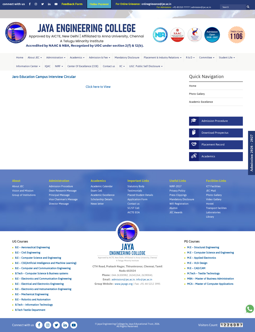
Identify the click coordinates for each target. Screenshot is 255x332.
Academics (76, 57)
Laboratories (213, 212)
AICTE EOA (134, 212)
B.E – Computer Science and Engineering (38, 257)
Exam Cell (96, 190)
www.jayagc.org (124, 283)
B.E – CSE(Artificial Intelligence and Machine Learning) (45, 262)
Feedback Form (72, 4)
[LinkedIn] (49, 4)
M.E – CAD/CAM (196, 268)
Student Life (226, 57)
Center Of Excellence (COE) (82, 66)
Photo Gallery (197, 93)
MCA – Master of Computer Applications (210, 283)
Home (19, 57)
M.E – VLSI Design (197, 262)
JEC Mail (211, 190)
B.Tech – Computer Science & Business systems (41, 273)
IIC (121, 66)
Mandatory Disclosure (127, 57)
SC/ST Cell (133, 208)
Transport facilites (216, 208)
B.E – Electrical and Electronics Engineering (39, 283)
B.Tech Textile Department (30, 309)
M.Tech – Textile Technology (203, 273)
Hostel (210, 203)
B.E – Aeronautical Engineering (32, 247)
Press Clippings (178, 194)
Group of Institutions (24, 194)
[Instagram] (36, 4)
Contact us (109, 66)
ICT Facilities (213, 186)
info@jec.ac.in (143, 279)
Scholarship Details (101, 199)
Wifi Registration (178, 203)
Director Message (59, 203)
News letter (97, 203)
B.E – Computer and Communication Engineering (43, 268)
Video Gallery (213, 199)
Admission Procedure (61, 186)
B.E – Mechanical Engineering (31, 294)
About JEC (34, 57)
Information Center (27, 66)
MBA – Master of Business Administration (210, 278)
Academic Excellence (201, 101)
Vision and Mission (22, 190)
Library (210, 216)
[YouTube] (56, 4)
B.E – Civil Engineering (27, 252)
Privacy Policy (177, 190)
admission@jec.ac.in (201, 7)
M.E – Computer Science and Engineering (210, 252)
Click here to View (98, 86)
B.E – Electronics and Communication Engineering (43, 278)
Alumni (173, 208)
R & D (189, 57)
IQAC (47, 66)
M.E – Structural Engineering (203, 247)
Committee (206, 57)
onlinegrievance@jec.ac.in (156, 3)
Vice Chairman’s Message (63, 199)
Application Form (137, 199)
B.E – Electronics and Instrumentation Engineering (43, 289)
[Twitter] (42, 4)
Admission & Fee (98, 57)
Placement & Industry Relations (162, 57)
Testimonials (135, 190)
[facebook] (30, 4)
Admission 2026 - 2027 (251, 153)
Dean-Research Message (62, 190)
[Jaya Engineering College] (74, 35)
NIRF (58, 66)
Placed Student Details (140, 194)
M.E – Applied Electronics (201, 257)
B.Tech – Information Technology (34, 304)
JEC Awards (175, 212)
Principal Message (59, 194)
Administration (55, 57)
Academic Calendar (102, 186)
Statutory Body (136, 186)
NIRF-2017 (175, 186)
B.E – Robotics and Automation (32, 299)
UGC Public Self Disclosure (145, 66)
